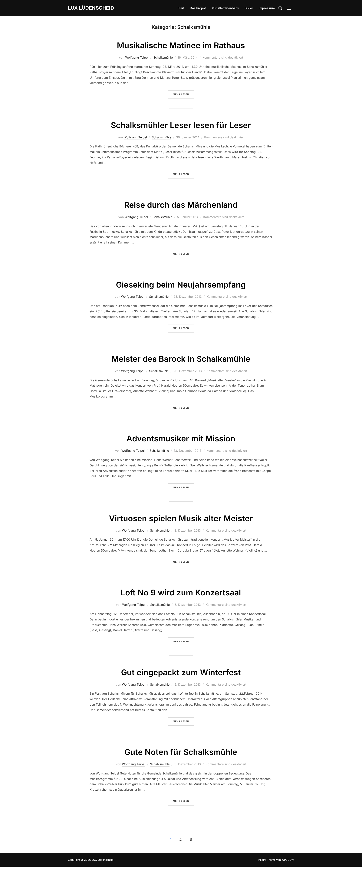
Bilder (249, 8)
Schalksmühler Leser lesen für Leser (181, 125)
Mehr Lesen (183, 94)
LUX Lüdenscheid (91, 8)
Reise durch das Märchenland (181, 205)
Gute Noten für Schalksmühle (180, 752)
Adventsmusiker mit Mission (181, 438)
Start (181, 8)
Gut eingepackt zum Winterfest (181, 672)
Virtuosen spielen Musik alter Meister (181, 518)
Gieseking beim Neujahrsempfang (181, 284)
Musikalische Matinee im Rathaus (181, 45)
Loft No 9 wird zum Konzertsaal (181, 592)
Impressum (267, 8)
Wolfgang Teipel (136, 57)
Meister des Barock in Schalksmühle (180, 359)
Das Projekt (198, 8)
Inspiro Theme (266, 859)
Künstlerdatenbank (225, 8)
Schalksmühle (163, 57)
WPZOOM (287, 859)
